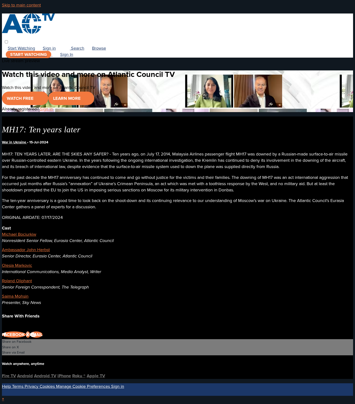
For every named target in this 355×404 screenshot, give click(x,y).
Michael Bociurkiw (19, 234)
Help (7, 386)
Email (36, 334)
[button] (6, 41)
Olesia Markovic (17, 265)
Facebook (14, 334)
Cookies (48, 386)
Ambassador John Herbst (26, 250)
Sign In (66, 54)
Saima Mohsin (15, 296)
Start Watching (21, 48)
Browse (99, 48)
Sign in (49, 48)
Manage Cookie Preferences (83, 386)
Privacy (32, 386)
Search (77, 48)
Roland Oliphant (17, 281)
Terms (18, 386)
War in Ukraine (14, 142)
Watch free (21, 98)
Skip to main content (21, 5)
